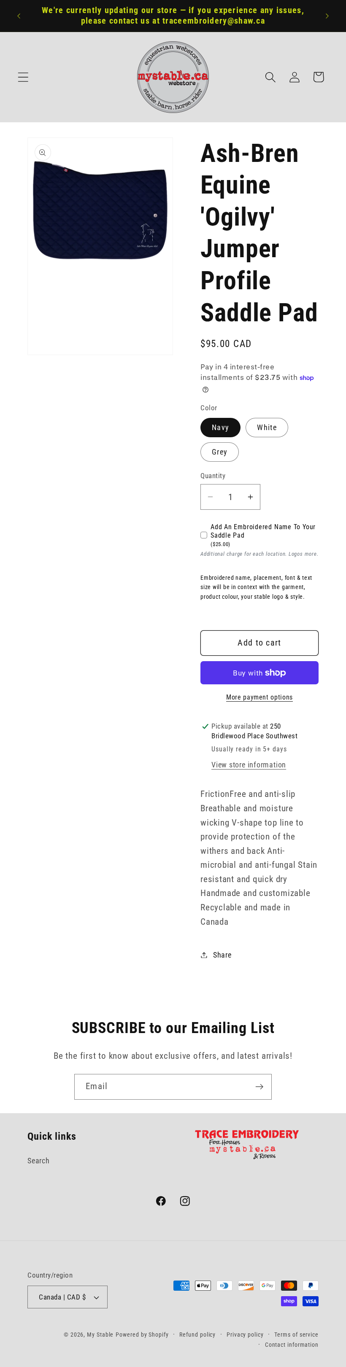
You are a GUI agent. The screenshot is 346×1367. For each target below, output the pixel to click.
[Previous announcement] (18, 16)
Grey (219, 451)
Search (38, 1160)
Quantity (212, 475)
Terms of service (296, 1334)
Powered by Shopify (142, 1334)
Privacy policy (245, 1334)
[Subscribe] (259, 1087)
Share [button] (222, 954)
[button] (23, 77)
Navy (220, 427)
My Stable (100, 1334)
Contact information (292, 1344)
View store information (248, 764)
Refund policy (197, 1334)
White (267, 427)
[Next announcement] (327, 16)
